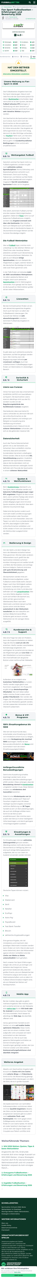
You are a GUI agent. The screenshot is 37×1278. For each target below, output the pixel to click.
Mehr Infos (17, 1272)
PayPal (9, 136)
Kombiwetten (27, 784)
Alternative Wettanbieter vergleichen (16, 74)
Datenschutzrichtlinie (9, 1228)
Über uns (5, 1223)
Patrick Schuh (13, 17)
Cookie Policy (6, 1225)
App (34, 56)
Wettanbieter (8, 7)
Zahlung (26, 56)
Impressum (6, 1230)
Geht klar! (18, 1275)
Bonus (16, 56)
